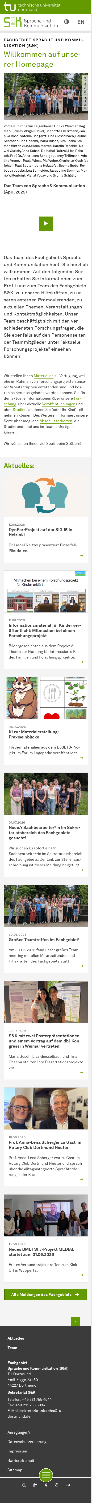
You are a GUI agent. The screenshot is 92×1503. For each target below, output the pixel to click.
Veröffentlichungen (58, 404)
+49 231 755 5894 (30, 1405)
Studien (19, 409)
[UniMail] (68, 1485)
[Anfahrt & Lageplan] (46, 1485)
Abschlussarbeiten (56, 421)
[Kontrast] (66, 22)
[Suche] (24, 1485)
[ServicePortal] (56, 1485)
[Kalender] (35, 1485)
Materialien (44, 376)
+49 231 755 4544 (37, 1399)
